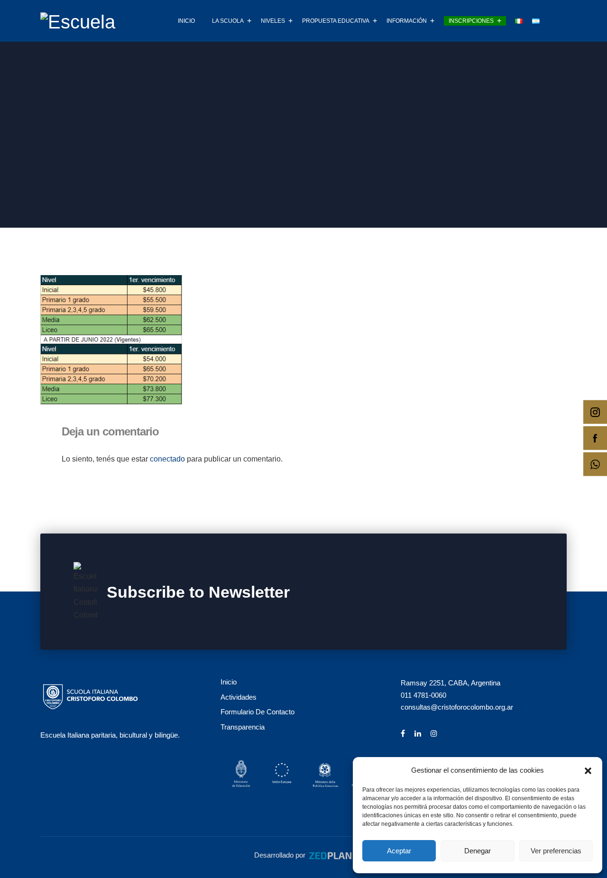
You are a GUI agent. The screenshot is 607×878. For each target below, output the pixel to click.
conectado (167, 459)
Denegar (477, 851)
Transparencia (243, 727)
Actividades (239, 697)
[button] (588, 770)
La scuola (228, 21)
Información (406, 21)
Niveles (273, 21)
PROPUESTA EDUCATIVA (335, 21)
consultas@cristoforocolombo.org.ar (457, 707)
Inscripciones (471, 21)
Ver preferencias (556, 851)
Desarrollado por (280, 855)
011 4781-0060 (423, 695)
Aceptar (399, 851)
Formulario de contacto (257, 712)
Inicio (186, 21)
